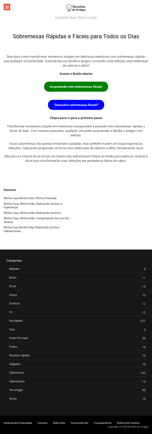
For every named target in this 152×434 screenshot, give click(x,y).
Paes (12, 329)
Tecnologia (16, 390)
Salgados (15, 364)
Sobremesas (17, 381)
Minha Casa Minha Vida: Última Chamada (30, 198)
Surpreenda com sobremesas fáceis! (76, 87)
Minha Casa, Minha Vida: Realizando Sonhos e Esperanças (33, 205)
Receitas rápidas (19, 355)
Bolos (12, 277)
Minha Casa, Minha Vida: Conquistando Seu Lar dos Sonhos (36, 220)
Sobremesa (16, 372)
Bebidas (14, 269)
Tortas (13, 398)
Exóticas (14, 303)
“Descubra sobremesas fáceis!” (76, 105)
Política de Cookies (128, 423)
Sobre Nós (59, 423)
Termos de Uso (79, 423)
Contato (42, 423)
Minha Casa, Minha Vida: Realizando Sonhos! (32, 213)
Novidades (16, 320)
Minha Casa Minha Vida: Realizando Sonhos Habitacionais (31, 229)
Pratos (13, 346)
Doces (13, 295)
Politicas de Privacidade (18, 423)
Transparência (102, 423)
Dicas (12, 286)
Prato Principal (18, 338)
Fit (10, 312)
